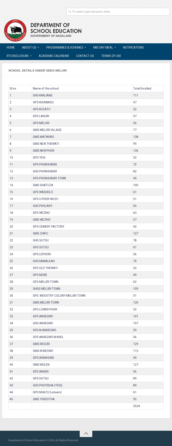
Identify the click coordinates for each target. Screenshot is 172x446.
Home (11, 47)
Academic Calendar (54, 56)
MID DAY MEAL (103, 47)
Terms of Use (111, 56)
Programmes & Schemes (64, 47)
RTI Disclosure (18, 56)
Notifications (133, 47)
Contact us (85, 56)
